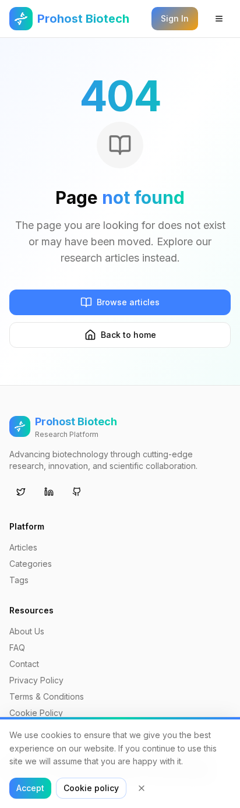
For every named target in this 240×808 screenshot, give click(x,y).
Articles (23, 547)
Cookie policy (91, 788)
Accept (30, 788)
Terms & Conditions (46, 696)
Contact (24, 664)
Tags (19, 580)
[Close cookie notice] (141, 788)
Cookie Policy (36, 713)
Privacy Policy (36, 680)
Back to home (128, 335)
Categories (30, 564)
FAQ (17, 647)
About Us (26, 631)
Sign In (175, 18)
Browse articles (128, 302)
